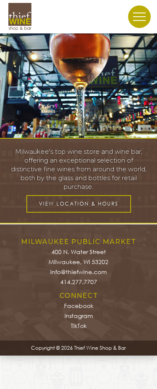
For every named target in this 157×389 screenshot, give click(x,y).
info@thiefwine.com (78, 272)
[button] (16, 86)
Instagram (78, 316)
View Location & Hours (78, 203)
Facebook (78, 306)
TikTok (79, 326)
